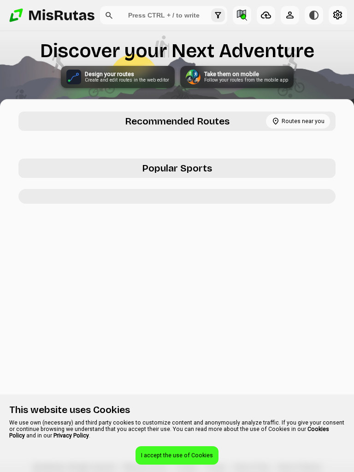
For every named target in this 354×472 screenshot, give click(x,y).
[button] (109, 15)
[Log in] (290, 15)
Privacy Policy (71, 435)
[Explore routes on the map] (242, 15)
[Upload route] (266, 15)
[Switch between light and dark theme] (314, 15)
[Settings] (338, 15)
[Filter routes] (218, 15)
